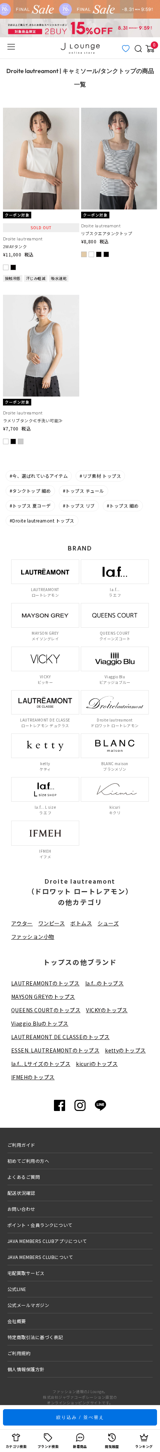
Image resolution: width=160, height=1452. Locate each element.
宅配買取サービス (26, 1273)
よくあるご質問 (23, 1177)
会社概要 (16, 1321)
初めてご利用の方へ (28, 1161)
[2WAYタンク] (41, 112)
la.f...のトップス (104, 983)
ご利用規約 (19, 1353)
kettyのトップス (125, 1050)
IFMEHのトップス (33, 1077)
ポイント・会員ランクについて (40, 1225)
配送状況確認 (21, 1193)
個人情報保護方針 (26, 1369)
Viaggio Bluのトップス (39, 1023)
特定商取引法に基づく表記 (35, 1337)
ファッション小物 (32, 936)
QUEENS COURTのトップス (45, 1010)
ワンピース (51, 923)
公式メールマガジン (28, 1305)
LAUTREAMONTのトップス (45, 983)
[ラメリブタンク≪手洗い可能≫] (41, 299)
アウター (22, 923)
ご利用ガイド (21, 1145)
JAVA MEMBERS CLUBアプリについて (47, 1241)
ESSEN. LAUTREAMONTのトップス (55, 1050)
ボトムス (81, 923)
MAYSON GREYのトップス (43, 996)
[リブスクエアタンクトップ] (119, 112)
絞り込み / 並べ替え (80, 1417)
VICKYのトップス (107, 1010)
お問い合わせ (21, 1209)
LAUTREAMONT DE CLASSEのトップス (60, 1037)
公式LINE (16, 1289)
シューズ (108, 923)
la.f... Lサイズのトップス (40, 1063)
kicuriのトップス (97, 1063)
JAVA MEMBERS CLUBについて (40, 1257)
